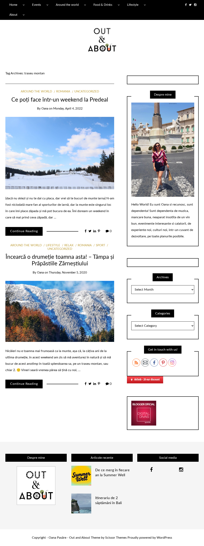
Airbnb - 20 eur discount (147, 379)
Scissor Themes (116, 537)
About (13, 14)
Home (13, 4)
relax (69, 245)
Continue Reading (24, 231)
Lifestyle (132, 4)
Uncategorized (86, 91)
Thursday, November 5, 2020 (68, 272)
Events (36, 4)
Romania (63, 91)
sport (100, 245)
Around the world (67, 4)
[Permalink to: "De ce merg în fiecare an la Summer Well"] (81, 475)
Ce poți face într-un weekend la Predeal (59, 100)
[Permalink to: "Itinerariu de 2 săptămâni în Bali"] (81, 503)
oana (44, 108)
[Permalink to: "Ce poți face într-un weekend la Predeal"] (59, 153)
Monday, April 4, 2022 (68, 108)
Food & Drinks (102, 4)
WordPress (164, 537)
